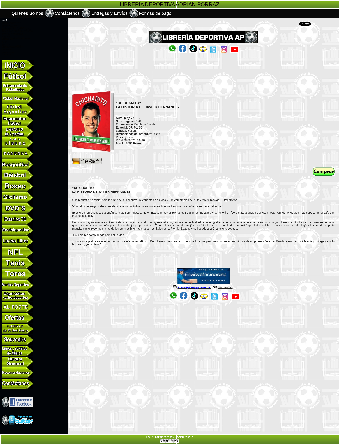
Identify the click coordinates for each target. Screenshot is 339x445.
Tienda (4, 51)
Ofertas (5, 43)
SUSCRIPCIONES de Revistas (13, 27)
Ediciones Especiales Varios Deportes (16, 38)
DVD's (4, 41)
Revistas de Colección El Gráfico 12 (15, 28)
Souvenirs (6, 44)
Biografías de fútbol (9, 25)
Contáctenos (67, 13)
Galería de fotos (8, 52)
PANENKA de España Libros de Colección (17, 32)
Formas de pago (155, 13)
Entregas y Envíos (109, 13)
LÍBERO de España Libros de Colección (17, 30)
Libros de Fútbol (8, 24)
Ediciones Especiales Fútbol (12, 33)
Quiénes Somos (27, 13)
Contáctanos (7, 54)
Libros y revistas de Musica (12, 46)
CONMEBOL (7, 49)
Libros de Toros (8, 40)
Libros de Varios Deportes (11, 22)
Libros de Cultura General (11, 48)
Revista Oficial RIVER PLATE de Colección (14, 35)
